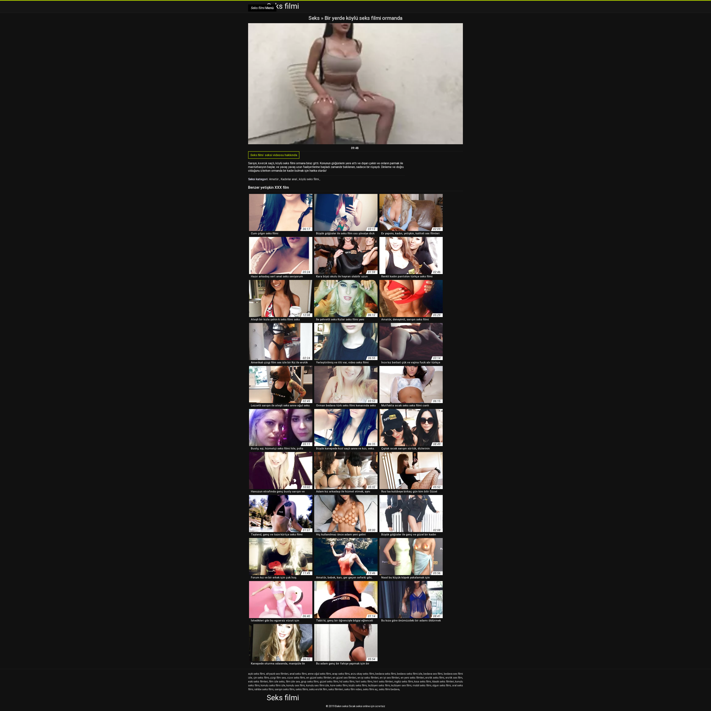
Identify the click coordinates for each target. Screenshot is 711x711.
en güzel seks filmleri (318, 677)
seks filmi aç (370, 689)
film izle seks (277, 681)
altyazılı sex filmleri (277, 673)
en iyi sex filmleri (389, 677)
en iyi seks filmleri (368, 677)
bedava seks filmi (385, 673)
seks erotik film (318, 689)
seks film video (353, 689)
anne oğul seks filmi (319, 673)
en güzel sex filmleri (344, 677)
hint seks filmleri (383, 681)
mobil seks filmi (422, 685)
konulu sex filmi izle (317, 685)
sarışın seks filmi (284, 689)
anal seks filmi (298, 673)
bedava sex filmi (433, 673)
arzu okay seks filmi (362, 673)
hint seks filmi (364, 681)
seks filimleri (335, 689)
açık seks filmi (256, 673)
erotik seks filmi (434, 677)
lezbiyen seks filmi (379, 685)
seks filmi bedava (389, 689)
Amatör (274, 179)
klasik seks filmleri (443, 681)
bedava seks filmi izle (409, 673)
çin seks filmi (261, 677)
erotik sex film (453, 677)
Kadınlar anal (289, 179)
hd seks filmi (346, 681)
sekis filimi (302, 689)
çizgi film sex (278, 677)
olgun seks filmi (441, 685)
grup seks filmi (309, 681)
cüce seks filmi (296, 677)
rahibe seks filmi (263, 689)
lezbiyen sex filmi (401, 685)
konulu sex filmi (295, 685)
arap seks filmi (340, 673)
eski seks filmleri (258, 681)
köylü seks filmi (309, 179)
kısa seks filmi (422, 681)
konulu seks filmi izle (273, 685)
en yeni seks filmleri (412, 677)
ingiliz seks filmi (403, 681)
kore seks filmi (339, 685)
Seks (314, 18)
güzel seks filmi (329, 681)
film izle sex (293, 681)
